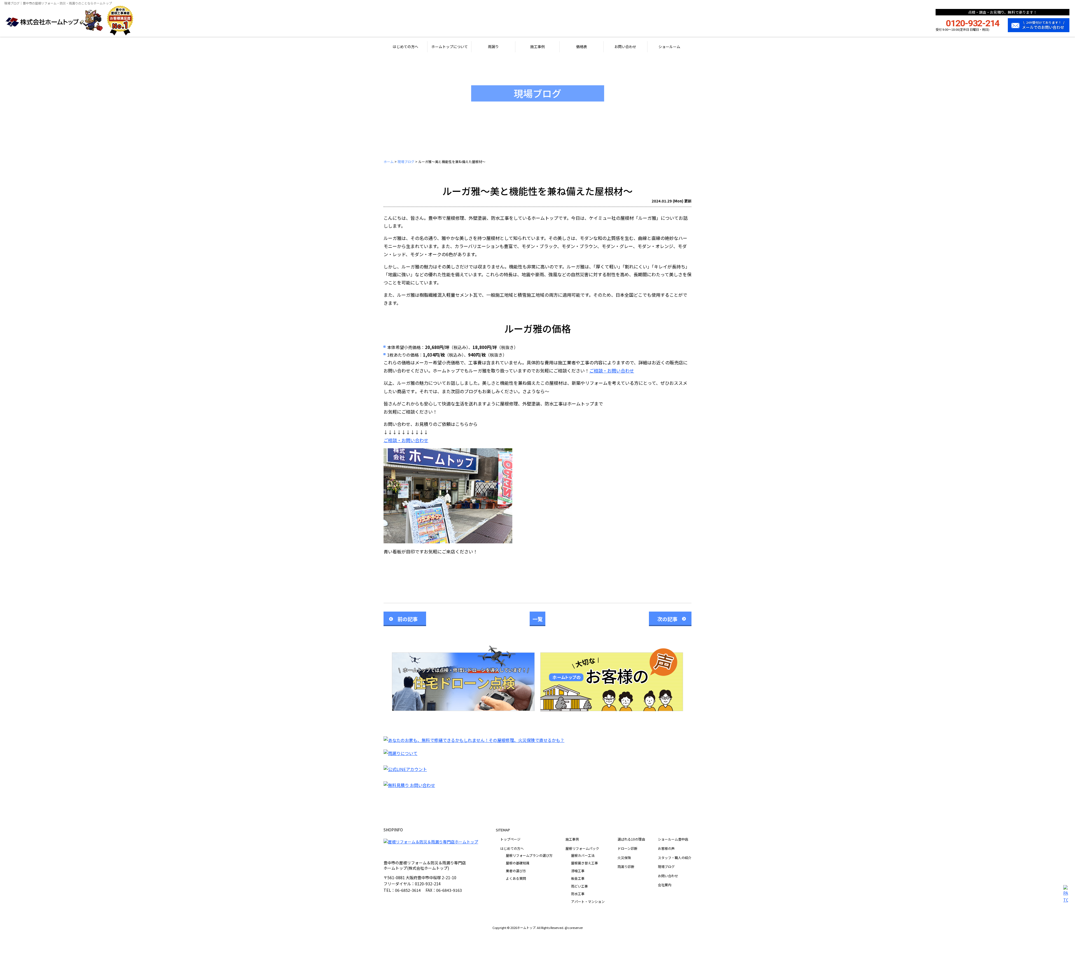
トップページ (510, 839)
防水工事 (578, 893)
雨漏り (493, 46)
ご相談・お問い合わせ (611, 370)
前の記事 (408, 618)
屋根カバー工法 (583, 855)
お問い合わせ (625, 46)
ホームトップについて (449, 46)
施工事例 (537, 46)
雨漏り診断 (626, 866)
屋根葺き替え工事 (584, 862)
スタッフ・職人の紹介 (674, 857)
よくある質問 (516, 878)
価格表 (581, 46)
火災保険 (624, 857)
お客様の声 (666, 848)
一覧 (537, 618)
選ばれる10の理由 (631, 839)
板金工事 (578, 878)
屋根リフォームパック (582, 848)
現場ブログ (666, 866)
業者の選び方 (516, 870)
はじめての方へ (405, 46)
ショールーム (669, 46)
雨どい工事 (579, 886)
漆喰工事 (578, 870)
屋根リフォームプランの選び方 (529, 855)
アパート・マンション (588, 901)
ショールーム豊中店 (673, 839)
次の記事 (667, 618)
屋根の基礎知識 (517, 862)
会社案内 (664, 884)
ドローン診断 (627, 848)
